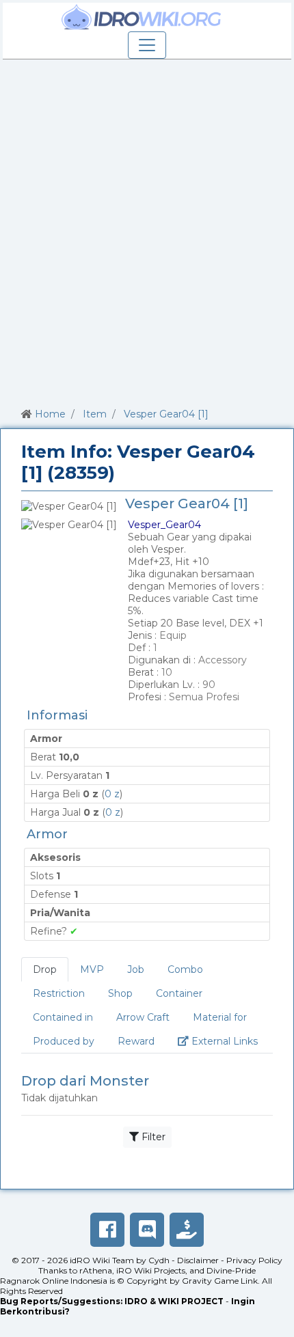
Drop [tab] (45, 969)
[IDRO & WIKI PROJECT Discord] (147, 1230)
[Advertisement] (147, 231)
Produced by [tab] (63, 1041)
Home (50, 414)
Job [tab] (135, 969)
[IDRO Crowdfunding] (187, 1230)
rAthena (95, 1270)
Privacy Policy (254, 1260)
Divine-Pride (231, 1270)
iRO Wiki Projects (150, 1270)
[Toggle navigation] (147, 45)
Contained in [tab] (63, 1017)
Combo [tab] (185, 969)
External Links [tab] (229, 1040)
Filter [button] (152, 1137)
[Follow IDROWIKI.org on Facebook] (107, 1230)
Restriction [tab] (59, 993)
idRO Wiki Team (102, 1260)
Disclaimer (198, 1260)
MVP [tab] (92, 969)
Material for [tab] (220, 1017)
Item (95, 414)
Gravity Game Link (220, 1281)
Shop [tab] (120, 993)
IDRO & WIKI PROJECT (174, 1301)
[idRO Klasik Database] (141, 17)
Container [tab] (179, 993)
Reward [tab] (136, 1041)
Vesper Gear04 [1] (166, 414)
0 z (112, 794)
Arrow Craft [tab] (143, 1017)
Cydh (159, 1260)
